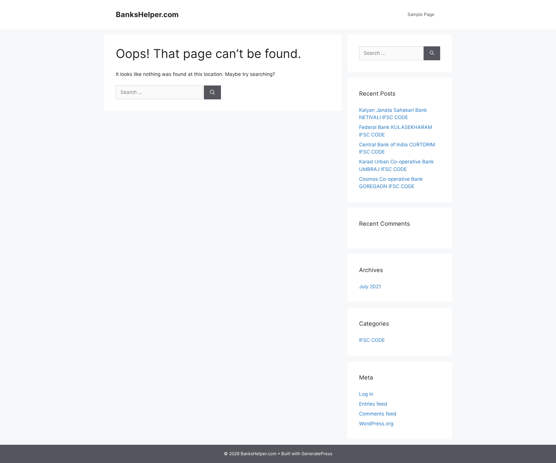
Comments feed (377, 414)
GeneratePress (316, 453)
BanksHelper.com (147, 14)
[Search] (212, 92)
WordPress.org (376, 423)
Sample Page (420, 14)
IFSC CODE (372, 340)
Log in (366, 394)
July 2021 (370, 286)
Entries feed (373, 404)
